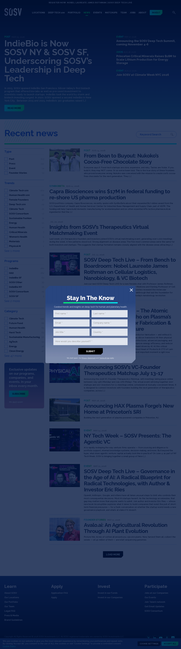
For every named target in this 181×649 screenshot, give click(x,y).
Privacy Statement (89, 358)
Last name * (99, 313)
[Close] (131, 290)
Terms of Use (104, 358)
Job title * (60, 332)
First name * (61, 313)
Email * (58, 323)
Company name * (102, 323)
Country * (98, 332)
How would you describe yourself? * (73, 341)
